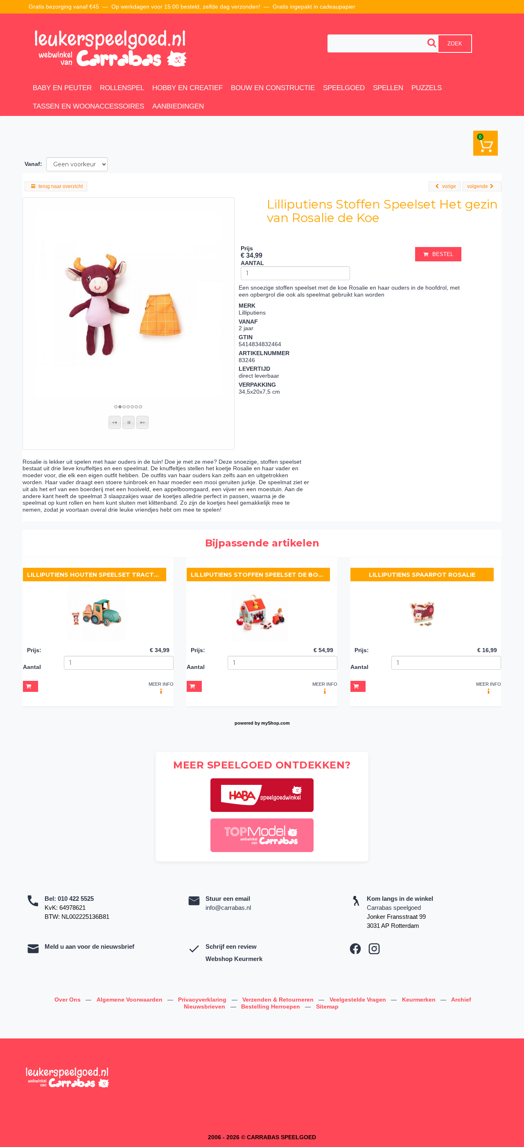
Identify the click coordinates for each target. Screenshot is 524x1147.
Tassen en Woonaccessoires (88, 106)
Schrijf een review (231, 946)
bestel (442, 254)
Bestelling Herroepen (271, 1006)
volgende (477, 186)
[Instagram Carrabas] (374, 948)
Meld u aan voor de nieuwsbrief (89, 946)
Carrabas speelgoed (394, 907)
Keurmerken (419, 999)
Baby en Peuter (62, 88)
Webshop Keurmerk (234, 958)
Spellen (388, 88)
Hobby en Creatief (187, 88)
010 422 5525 (76, 898)
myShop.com (275, 723)
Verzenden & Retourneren (278, 999)
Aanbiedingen (178, 106)
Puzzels (426, 88)
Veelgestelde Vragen (359, 999)
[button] (114, 422)
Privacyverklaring (203, 999)
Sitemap (327, 1006)
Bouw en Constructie (273, 88)
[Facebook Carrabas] (355, 948)
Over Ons (68, 999)
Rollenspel (122, 88)
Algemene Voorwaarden (130, 999)
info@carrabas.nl (228, 907)
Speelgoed (344, 88)
